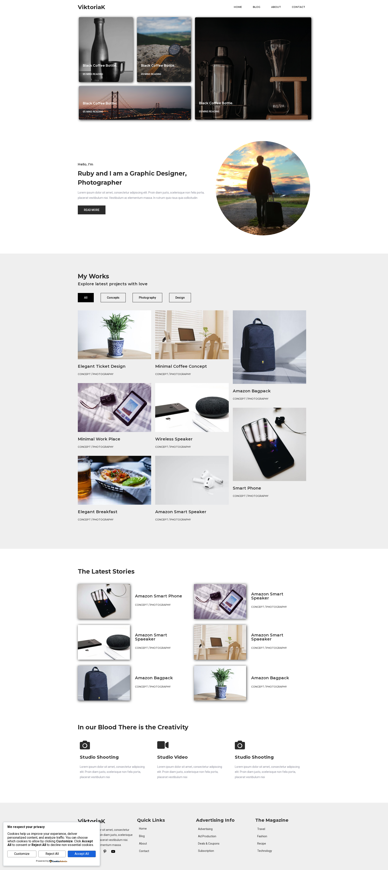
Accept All (82, 854)
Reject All (52, 854)
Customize (22, 854)
